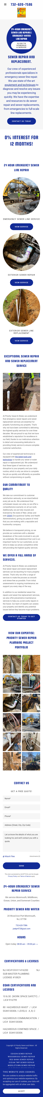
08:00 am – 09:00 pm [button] (26, 944)
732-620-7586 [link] (21, 4)
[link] (21, 12)
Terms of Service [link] (25, 876)
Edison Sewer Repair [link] (21, 1054)
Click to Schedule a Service (21, 45)
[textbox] (21, 798)
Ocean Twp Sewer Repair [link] (21, 1062)
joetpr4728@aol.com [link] (21, 929)
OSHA (9, 516)
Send (21, 866)
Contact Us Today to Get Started (21, 617)
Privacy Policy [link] (12, 876)
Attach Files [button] (10, 856)
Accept (21, 1091)
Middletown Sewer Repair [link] (21, 1065)
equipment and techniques (20, 84)
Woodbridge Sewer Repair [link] (21, 1057)
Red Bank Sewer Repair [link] (22, 1059)
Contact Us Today (21, 121)
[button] (5, 4)
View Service (21, 227)
